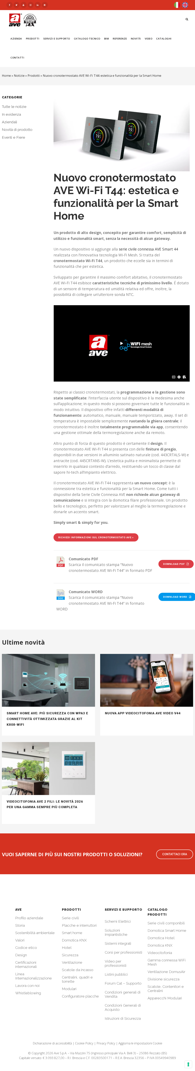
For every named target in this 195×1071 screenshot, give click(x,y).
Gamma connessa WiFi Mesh (167, 962)
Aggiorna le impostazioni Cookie (140, 1043)
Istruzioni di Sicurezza (123, 1018)
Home (6, 76)
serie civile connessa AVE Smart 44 (148, 249)
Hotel (66, 947)
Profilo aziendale (29, 918)
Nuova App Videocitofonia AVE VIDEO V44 (143, 713)
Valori (20, 940)
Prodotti (34, 76)
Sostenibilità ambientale (35, 933)
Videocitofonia (160, 953)
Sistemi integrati (118, 943)
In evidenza (11, 114)
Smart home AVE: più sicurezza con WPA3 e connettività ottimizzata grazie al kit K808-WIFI (47, 718)
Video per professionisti (115, 963)
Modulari (69, 989)
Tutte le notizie (14, 106)
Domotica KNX (74, 940)
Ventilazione (72, 962)
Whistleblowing (28, 993)
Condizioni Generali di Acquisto (123, 1007)
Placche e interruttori (79, 925)
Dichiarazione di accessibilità (52, 1043)
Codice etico (26, 947)
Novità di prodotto (17, 129)
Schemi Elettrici (118, 921)
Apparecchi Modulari (165, 998)
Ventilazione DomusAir (166, 972)
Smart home (72, 933)
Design (21, 955)
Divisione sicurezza (163, 979)
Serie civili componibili (166, 923)
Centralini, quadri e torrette (77, 979)
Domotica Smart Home (167, 930)
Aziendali (9, 122)
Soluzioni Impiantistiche (116, 932)
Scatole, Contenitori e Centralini (166, 988)
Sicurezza (70, 955)
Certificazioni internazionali (26, 964)
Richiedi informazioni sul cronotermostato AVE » (96, 537)
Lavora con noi (27, 985)
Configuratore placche (80, 996)
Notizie (19, 76)
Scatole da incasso (77, 970)
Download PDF (174, 564)
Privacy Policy (106, 1043)
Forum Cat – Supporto (123, 983)
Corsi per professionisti (123, 952)
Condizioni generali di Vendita (123, 994)
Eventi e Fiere (13, 137)
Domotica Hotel (161, 938)
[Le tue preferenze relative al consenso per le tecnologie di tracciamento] (188, 1064)
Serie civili (70, 918)
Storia (20, 925)
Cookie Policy (84, 1043)
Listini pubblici (116, 974)
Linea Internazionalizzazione (33, 976)
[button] (174, 854)
